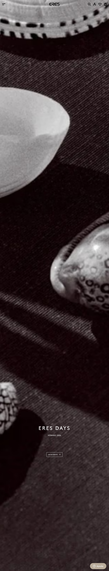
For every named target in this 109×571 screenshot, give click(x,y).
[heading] (54, 4)
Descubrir (52, 455)
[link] (94, 4)
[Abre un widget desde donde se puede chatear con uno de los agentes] (98, 566)
